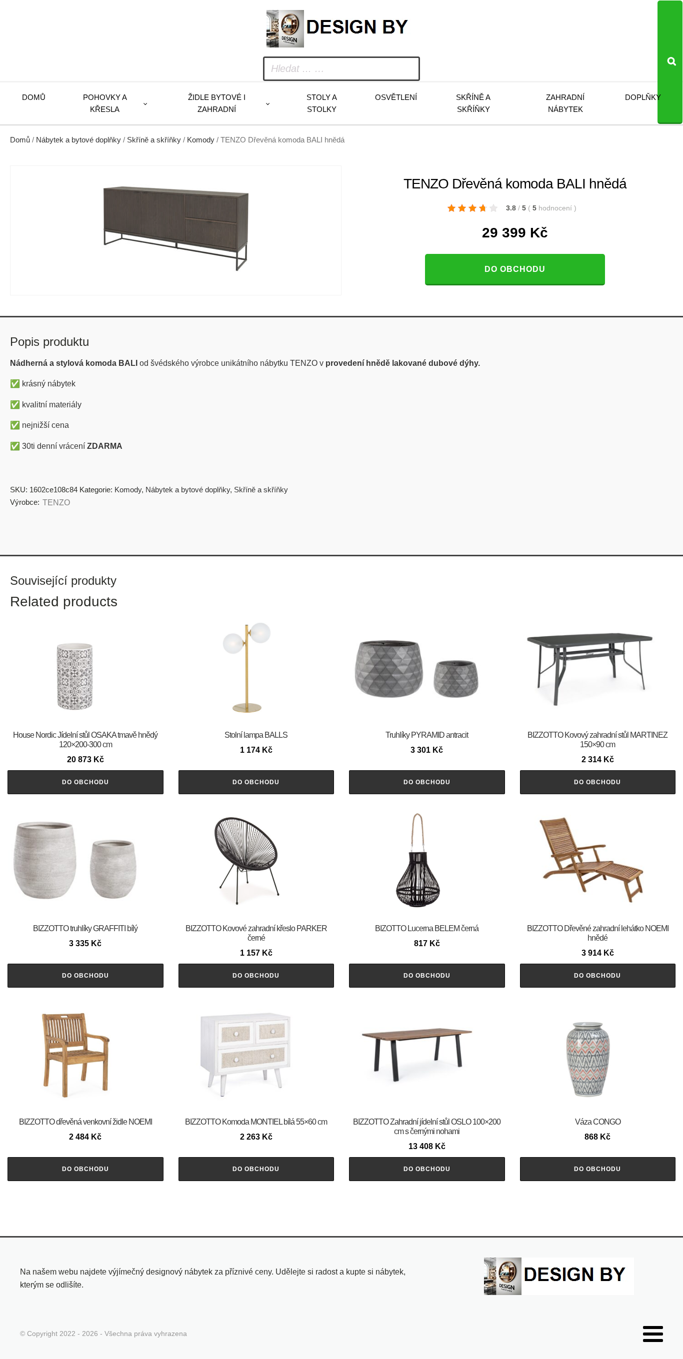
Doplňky (643, 97)
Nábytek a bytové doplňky (78, 140)
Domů (34, 97)
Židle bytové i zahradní (217, 103)
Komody (200, 140)
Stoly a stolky (321, 103)
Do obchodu (515, 269)
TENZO (56, 502)
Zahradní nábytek (565, 103)
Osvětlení (396, 97)
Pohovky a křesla (105, 103)
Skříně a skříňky (473, 103)
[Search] (670, 62)
